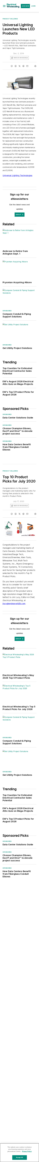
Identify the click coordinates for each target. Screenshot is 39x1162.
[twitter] (19, 66)
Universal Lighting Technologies (17, 175)
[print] (35, 66)
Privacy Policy (27, 1151)
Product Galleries (10, 19)
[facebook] (12, 66)
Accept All (19, 1157)
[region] (19, 1152)
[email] (27, 66)
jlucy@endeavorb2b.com (14, 603)
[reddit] (23, 66)
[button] (4, 6)
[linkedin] (16, 66)
